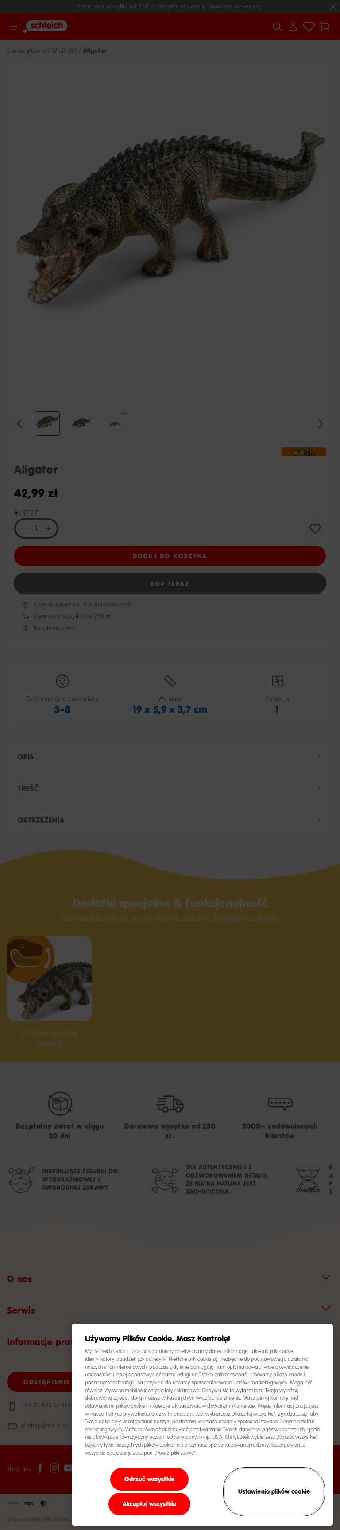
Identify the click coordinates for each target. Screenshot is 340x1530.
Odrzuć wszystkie (149, 1479)
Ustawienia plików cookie (274, 1491)
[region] (202, 1425)
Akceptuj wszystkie (150, 1503)
